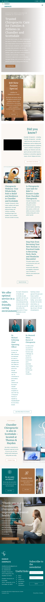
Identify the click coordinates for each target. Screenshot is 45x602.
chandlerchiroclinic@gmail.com (9, 566)
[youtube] (37, 1)
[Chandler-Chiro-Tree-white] (4, 552)
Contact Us (21, 580)
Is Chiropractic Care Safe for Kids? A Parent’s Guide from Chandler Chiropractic (32, 192)
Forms (19, 578)
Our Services (21, 581)
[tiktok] (42, 1)
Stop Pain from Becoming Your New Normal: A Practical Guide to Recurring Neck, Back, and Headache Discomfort (33, 250)
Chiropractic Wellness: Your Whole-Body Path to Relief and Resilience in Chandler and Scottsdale (11, 193)
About (19, 576)
